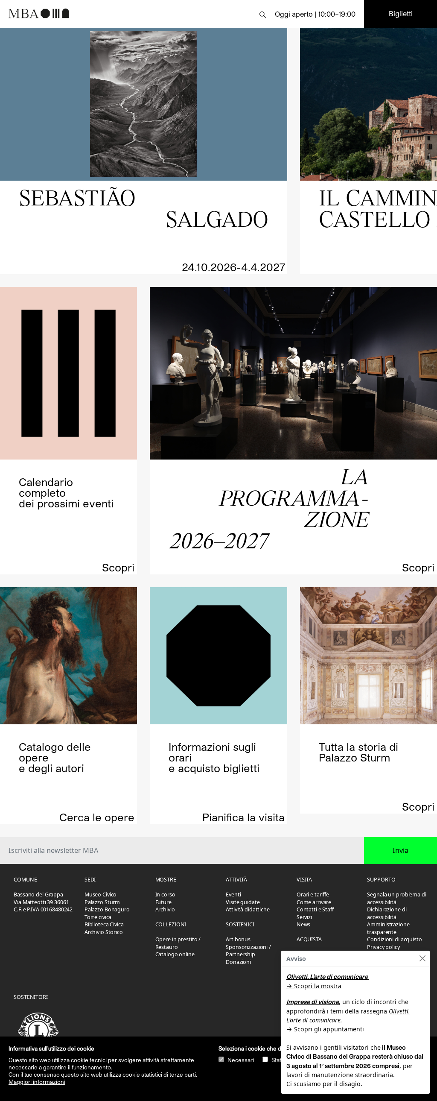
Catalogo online (175, 954)
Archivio (165, 909)
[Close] (422, 958)
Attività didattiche (248, 909)
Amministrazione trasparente (388, 928)
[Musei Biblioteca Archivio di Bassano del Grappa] (76, 13)
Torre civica (98, 917)
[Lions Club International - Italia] (40, 1031)
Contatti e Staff (315, 909)
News (304, 924)
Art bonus (238, 939)
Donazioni (238, 962)
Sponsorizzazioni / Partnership (248, 950)
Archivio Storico (103, 932)
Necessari (240, 1060)
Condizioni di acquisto (394, 939)
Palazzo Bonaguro (107, 909)
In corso (165, 894)
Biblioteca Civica (104, 924)
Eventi (233, 894)
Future (163, 902)
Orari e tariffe (313, 894)
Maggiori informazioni (37, 1081)
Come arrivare (314, 902)
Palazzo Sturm (102, 902)
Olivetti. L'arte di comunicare (327, 976)
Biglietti (401, 13)
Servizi (304, 917)
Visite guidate (242, 902)
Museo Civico (100, 894)
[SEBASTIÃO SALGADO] (143, 104)
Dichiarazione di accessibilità (386, 913)
